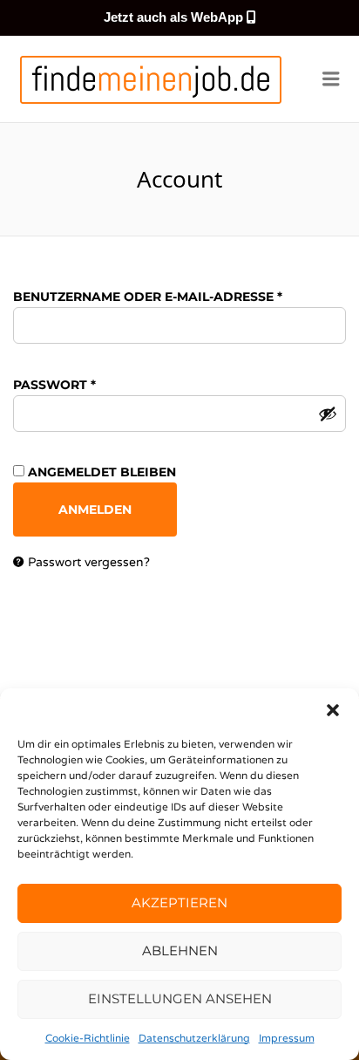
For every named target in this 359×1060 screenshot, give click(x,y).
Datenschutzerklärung (194, 1038)
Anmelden (95, 509)
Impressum (287, 1038)
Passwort (104, 385)
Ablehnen (180, 950)
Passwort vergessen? (89, 562)
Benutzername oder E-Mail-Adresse (179, 296)
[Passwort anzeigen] (327, 413)
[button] (333, 710)
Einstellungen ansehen (180, 998)
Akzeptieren (179, 902)
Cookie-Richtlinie (87, 1038)
